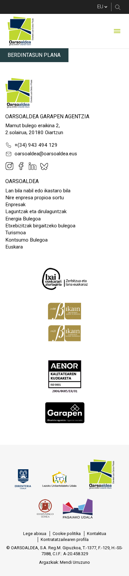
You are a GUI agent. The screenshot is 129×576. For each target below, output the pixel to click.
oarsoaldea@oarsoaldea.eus (46, 154)
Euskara (14, 247)
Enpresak (15, 205)
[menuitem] (35, 534)
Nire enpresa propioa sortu (34, 198)
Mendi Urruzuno (75, 562)
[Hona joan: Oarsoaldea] (20, 31)
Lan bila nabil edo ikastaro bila (37, 191)
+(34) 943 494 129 (36, 145)
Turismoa (15, 233)
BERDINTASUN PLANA (34, 55)
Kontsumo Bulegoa (26, 240)
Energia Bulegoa (23, 219)
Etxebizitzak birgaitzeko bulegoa (40, 226)
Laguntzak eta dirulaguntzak (35, 211)
